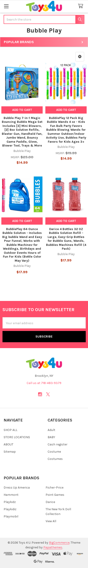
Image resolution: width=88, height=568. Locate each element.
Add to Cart (22, 110)
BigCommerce (59, 543)
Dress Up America (17, 487)
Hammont (11, 495)
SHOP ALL (10, 430)
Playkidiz (10, 509)
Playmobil (11, 516)
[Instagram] (40, 394)
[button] (79, 56)
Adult (51, 430)
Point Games (55, 495)
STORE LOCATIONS (17, 437)
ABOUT (8, 444)
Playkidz (10, 502)
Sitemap (10, 452)
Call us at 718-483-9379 (44, 383)
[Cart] (81, 6)
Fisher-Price (54, 487)
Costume (54, 452)
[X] (47, 394)
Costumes (55, 459)
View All (51, 521)
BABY (51, 437)
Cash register (57, 444)
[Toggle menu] (6, 6)
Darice (50, 502)
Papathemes (52, 547)
